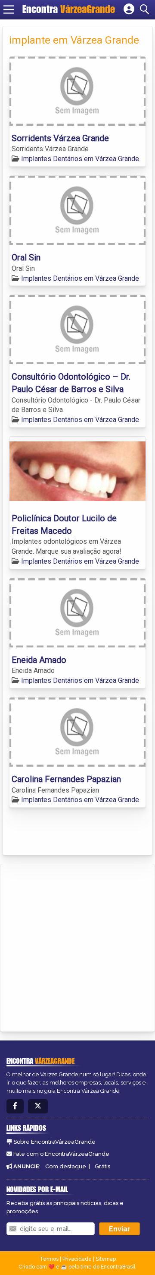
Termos (49, 1259)
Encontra (68, 9)
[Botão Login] (129, 9)
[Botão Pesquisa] (146, 9)
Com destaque (65, 1166)
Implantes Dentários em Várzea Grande (80, 159)
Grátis (102, 1166)
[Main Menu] (8, 9)
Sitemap (106, 1259)
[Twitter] (38, 1106)
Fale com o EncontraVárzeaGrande (61, 1154)
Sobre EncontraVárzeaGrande (54, 1142)
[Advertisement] (77, 946)
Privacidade (77, 1259)
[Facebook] (15, 1106)
